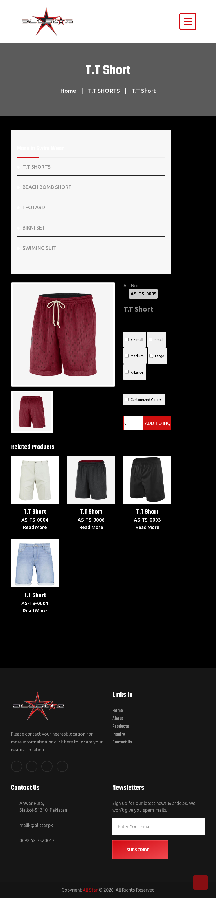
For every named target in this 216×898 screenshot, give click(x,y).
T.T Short (35, 512)
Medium (137, 356)
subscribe (138, 849)
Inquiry (118, 734)
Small (158, 340)
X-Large (136, 372)
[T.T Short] (63, 334)
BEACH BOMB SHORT (47, 187)
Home (68, 90)
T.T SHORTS (104, 90)
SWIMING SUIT (39, 248)
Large (159, 356)
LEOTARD (33, 207)
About (117, 718)
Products (120, 726)
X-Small (136, 340)
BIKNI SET (33, 227)
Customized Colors (146, 399)
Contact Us (122, 742)
